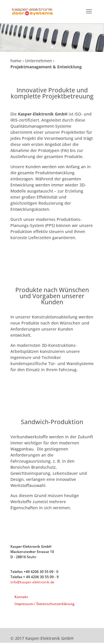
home (15, 60)
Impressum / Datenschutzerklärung (44, 603)
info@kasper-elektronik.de (32, 582)
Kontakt (21, 596)
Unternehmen (38, 60)
